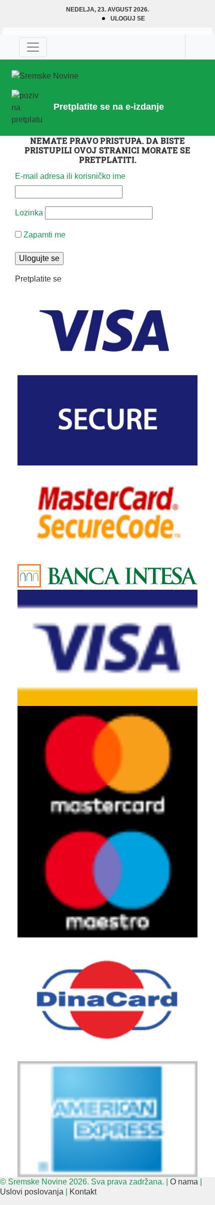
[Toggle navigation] (33, 47)
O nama (184, 1181)
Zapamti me (44, 234)
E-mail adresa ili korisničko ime (70, 176)
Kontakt (83, 1191)
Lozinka (29, 212)
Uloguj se (127, 18)
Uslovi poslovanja (32, 1191)
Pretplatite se (38, 279)
